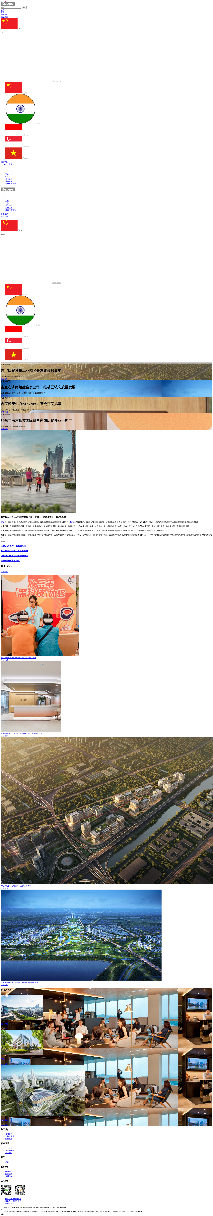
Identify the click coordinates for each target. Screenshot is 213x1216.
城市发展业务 (10, 184)
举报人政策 (9, 1203)
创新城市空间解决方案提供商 (14, 550)
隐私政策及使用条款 (13, 1199)
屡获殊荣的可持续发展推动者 (14, 555)
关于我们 (4, 14)
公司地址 (8, 1176)
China (24, 93)
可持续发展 (9, 1136)
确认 (2, 1214)
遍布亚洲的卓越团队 (10, 560)
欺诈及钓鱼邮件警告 (13, 1201)
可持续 (71, 522)
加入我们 (8, 1153)
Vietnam (25, 158)
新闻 (2, 12)
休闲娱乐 (8, 179)
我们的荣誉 (9, 1150)
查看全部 (4, 572)
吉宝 (2, 522)
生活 (7, 177)
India (38, 123)
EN (5, 164)
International (56, 81)
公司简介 (8, 1134)
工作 (7, 174)
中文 (10, 164)
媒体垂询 (8, 1174)
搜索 (24, 7)
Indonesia (25, 135)
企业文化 (8, 1148)
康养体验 (8, 181)
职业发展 (4, 17)
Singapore (26, 146)
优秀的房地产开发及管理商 (13, 546)
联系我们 (4, 162)
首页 (2, 10)
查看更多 (4, 379)
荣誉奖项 (8, 1139)
